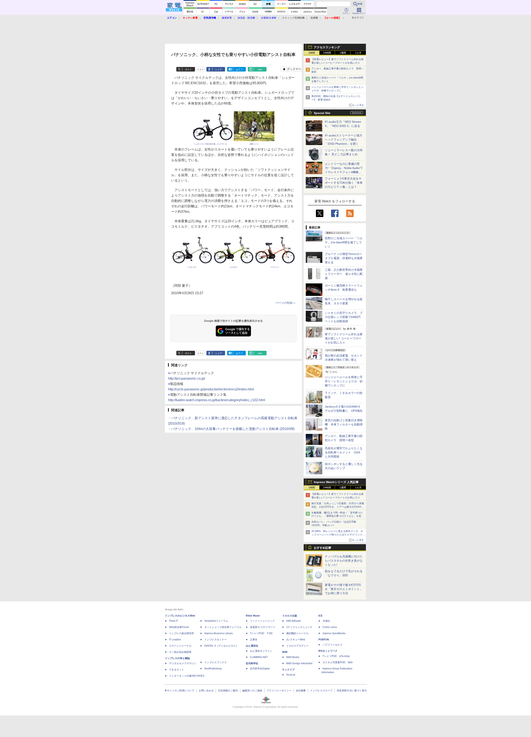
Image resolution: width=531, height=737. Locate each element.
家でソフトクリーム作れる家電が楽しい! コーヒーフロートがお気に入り (344, 338)
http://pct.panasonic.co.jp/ (186, 378)
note (260, 69)
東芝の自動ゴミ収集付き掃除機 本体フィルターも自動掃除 (344, 424)
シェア (218, 69)
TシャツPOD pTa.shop (336, 656)
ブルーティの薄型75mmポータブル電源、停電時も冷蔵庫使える (344, 258)
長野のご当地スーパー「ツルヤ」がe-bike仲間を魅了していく (344, 242)
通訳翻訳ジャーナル (297, 633)
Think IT (173, 620)
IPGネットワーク (327, 651)
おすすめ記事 (322, 547)
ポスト (188, 69)
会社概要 (301, 690)
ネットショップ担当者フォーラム (223, 627)
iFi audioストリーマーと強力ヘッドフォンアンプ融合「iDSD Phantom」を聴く (343, 139)
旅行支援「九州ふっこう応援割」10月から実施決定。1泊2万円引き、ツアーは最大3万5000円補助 (337, 507)
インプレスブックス (215, 662)
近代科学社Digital (260, 668)
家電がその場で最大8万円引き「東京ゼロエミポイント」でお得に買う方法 (344, 589)
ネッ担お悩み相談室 (180, 652)
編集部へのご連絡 (252, 690)
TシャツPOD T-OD (261, 633)
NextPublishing (213, 668)
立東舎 (253, 639)
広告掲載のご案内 (228, 690)
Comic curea (330, 627)
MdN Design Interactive (299, 663)
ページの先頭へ (285, 302)
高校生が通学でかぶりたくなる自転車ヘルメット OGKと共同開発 (344, 452)
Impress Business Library (218, 633)
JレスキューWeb (295, 639)
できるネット (176, 669)
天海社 (326, 620)
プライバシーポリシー (279, 690)
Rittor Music (253, 615)
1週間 (343, 52)
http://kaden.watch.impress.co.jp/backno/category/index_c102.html (216, 400)
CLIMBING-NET (259, 657)
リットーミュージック (262, 620)
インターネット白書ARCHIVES (186, 675)
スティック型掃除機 (293, 17)
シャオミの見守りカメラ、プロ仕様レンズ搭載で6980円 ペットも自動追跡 (344, 317)
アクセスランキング (327, 47)
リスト (200, 69)
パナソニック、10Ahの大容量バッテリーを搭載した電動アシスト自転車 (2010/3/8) (233, 429)
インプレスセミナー (215, 639)
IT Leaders (175, 639)
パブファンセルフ (332, 644)
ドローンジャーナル (180, 645)
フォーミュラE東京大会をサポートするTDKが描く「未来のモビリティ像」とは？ (344, 182)
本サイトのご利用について (179, 690)
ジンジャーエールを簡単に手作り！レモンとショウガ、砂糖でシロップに (344, 381)
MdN (284, 652)
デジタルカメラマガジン (182, 663)
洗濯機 (314, 17)
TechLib (290, 674)
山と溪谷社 (252, 645)
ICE (320, 615)
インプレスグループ (321, 690)
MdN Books (292, 657)
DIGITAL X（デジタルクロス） (221, 645)
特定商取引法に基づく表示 (352, 690)
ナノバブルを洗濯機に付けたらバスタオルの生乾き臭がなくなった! (344, 560)
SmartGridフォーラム (216, 620)
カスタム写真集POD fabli (338, 662)
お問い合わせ (206, 690)
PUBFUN (323, 639)
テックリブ (288, 669)
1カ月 (358, 52)
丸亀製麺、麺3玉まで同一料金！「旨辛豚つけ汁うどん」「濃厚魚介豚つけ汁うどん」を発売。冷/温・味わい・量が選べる (337, 516)
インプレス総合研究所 (181, 633)
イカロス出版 (289, 615)
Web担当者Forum (179, 627)
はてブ (239, 69)
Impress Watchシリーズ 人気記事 (336, 482)
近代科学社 (252, 663)
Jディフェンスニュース (299, 627)
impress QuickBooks (334, 633)
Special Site (322, 113)
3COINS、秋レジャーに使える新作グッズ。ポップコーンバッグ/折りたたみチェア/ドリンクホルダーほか (338, 535)
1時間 (311, 52)
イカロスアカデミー (297, 645)
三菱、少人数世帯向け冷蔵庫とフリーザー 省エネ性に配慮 (344, 274)
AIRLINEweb (293, 620)
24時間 (327, 52)
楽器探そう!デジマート (262, 627)
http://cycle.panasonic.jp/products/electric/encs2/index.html (211, 389)
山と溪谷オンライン (261, 651)
